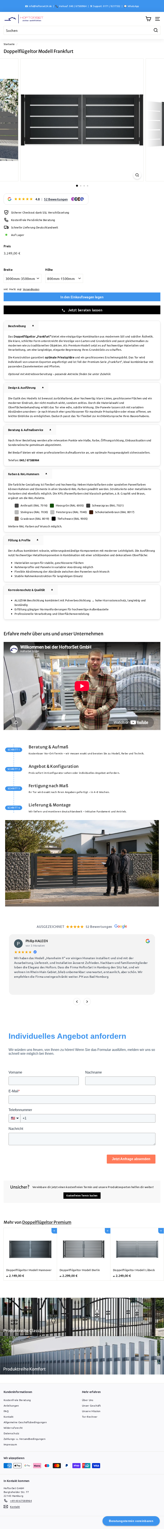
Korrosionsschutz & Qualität (26, 590)
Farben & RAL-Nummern (23, 474)
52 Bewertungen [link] (56, 199)
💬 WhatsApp (131, 6)
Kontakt (8, 1416)
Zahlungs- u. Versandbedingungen (24, 1438)
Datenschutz (11, 1433)
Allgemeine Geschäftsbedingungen (25, 1422)
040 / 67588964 (77, 6)
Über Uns (87, 1400)
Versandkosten (31, 289)
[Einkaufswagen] (148, 19)
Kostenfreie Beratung (17, 1400)
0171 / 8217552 (111, 6)
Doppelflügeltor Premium (46, 1222)
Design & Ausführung (22, 387)
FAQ (6, 1411)
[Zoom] (137, 175)
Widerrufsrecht (13, 1427)
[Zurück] (77, 1001)
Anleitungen (11, 1405)
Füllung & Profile (19, 540)
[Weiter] (87, 1001)
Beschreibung (17, 326)
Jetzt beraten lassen (84, 310)
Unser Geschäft (91, 1405)
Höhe (49, 269)
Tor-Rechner (90, 1416)
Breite (8, 269)
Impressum (10, 1444)
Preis (7, 246)
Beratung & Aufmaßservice (25, 430)
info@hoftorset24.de (40, 6)
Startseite (9, 44)
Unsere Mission (91, 1411)
